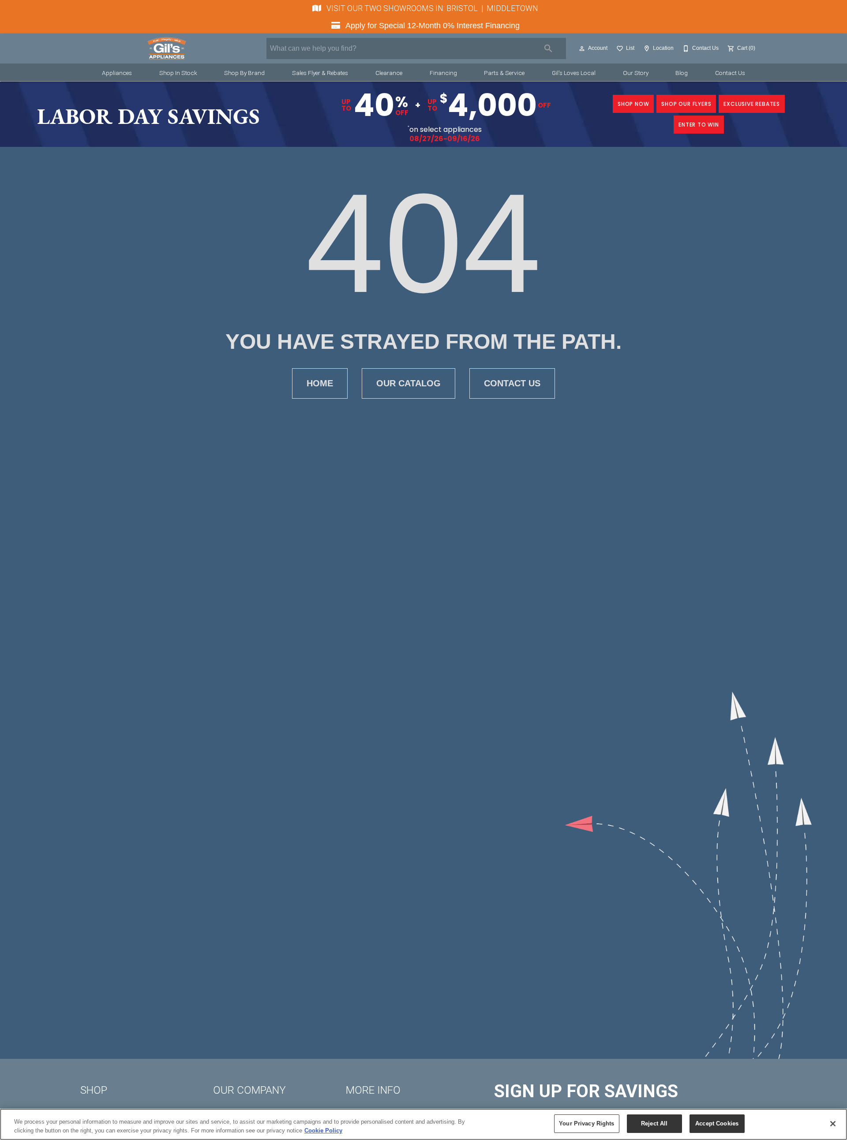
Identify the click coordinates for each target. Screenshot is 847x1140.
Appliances (117, 72)
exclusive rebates (751, 104)
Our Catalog (408, 383)
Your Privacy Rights (586, 1123)
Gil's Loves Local (574, 72)
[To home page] (167, 48)
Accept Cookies (716, 1123)
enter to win (698, 124)
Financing (443, 72)
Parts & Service (504, 72)
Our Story (635, 72)
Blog (681, 72)
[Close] (833, 1123)
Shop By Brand (244, 72)
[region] (423, 1124)
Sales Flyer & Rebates (320, 72)
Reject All (654, 1123)
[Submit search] (548, 48)
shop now (633, 104)
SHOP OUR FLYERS (686, 104)
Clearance (388, 72)
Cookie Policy (323, 1130)
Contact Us (730, 72)
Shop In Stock (178, 72)
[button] (582, 48)
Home (320, 383)
